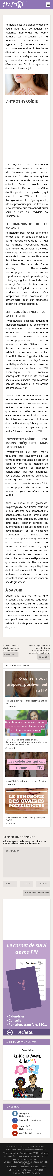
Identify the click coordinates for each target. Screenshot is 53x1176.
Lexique (12, 1169)
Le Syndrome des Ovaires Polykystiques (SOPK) (25, 818)
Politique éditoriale (13, 1149)
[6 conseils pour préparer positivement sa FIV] (26, 684)
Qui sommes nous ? (36, 1146)
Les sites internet (20, 1159)
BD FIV (44, 1156)
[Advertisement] (26, 133)
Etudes (43, 1166)
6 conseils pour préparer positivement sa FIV (26, 702)
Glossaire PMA (24, 1169)
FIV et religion (12, 1166)
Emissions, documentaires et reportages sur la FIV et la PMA (26, 1163)
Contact (22, 1146)
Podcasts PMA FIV (21, 1173)
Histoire (34, 1166)
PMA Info (36, 1173)
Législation (24, 1166)
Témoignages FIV (10, 1153)
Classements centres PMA (34, 1149)
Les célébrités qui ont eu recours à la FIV (25, 781)
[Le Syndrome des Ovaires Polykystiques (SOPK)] (26, 801)
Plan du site (11, 1146)
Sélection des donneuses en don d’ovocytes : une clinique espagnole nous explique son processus (26, 742)
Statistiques (38, 1169)
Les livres (34, 1159)
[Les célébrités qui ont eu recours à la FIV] (26, 764)
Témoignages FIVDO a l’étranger (34, 1153)
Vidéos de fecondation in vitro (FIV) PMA (21, 1156)
